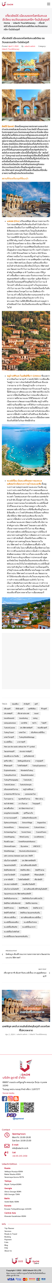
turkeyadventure (10, 723)
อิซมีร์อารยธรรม (31, 903)
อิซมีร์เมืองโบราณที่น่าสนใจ (32, 898)
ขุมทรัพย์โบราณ (24, 799)
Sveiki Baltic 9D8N (11, 1202)
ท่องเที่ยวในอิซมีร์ (28, 884)
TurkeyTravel (9, 732)
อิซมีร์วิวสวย (39, 870)
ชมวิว (34, 723)
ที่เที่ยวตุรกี (19, 709)
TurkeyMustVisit (10, 775)
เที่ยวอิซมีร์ (38, 879)
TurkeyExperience (39, 766)
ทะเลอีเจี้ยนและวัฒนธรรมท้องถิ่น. (16, 936)
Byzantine (24, 846)
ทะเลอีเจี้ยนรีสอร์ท (10, 927)
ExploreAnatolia (10, 770)
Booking (7, 1237)
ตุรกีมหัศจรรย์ (29, 756)
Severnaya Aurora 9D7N (14, 1177)
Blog (6, 1245)
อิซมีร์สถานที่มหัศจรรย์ (12, 903)
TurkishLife (27, 780)
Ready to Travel (10, 1234)
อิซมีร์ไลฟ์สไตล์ (9, 913)
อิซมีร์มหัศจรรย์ (9, 870)
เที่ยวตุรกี (7, 709)
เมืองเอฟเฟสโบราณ (11, 789)
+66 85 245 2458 (19, 1156)
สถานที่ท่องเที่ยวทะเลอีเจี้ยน (31, 917)
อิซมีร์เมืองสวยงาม (10, 898)
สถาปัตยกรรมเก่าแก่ (26, 808)
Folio (6, 1242)
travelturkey (23, 718)
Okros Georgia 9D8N (12, 1192)
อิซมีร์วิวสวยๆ (9, 908)
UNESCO (36, 846)
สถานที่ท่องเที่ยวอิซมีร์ (29, 865)
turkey (35, 718)
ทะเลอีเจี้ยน (8, 742)
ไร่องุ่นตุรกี (36, 804)
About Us (8, 1251)
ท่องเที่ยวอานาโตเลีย (11, 756)
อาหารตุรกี (21, 742)
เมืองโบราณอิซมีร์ (10, 860)
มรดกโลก (22, 732)
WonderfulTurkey (27, 770)
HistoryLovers (24, 827)
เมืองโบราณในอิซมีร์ (11, 889)
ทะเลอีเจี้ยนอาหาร (28, 927)
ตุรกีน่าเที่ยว (8, 761)
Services (7, 1231)
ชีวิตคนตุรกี (8, 766)
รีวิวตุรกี (44, 709)
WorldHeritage (9, 851)
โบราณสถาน (8, 799)
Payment (7, 1240)
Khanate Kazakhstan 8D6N (15, 1216)
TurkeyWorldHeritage (26, 737)
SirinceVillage (27, 823)
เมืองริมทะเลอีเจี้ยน (38, 732)
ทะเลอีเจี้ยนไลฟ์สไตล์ (11, 932)
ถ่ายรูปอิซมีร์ (24, 875)
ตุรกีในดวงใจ (28, 813)
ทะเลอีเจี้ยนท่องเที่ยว (11, 922)
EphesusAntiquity (10, 823)
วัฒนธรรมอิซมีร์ (10, 865)
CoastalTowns (41, 832)
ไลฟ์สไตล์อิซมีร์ (23, 879)
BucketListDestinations (27, 851)
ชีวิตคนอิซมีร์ (39, 875)
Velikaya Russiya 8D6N (13, 1172)
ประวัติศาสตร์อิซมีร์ (29, 860)
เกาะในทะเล (23, 804)
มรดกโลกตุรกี (9, 737)
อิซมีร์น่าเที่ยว (25, 870)
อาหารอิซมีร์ (8, 879)
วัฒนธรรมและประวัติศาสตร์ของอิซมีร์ (17, 894)
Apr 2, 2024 (10, 1034)
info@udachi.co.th (20, 1148)
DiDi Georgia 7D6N (12, 1194)
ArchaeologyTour (10, 832)
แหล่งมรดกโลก (30, 794)
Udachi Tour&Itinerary (24, 23)
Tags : (5, 704)
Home (7, 23)
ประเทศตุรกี (8, 713)
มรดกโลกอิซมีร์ (9, 875)
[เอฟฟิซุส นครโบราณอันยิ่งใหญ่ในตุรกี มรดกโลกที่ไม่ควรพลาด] (26, 1006)
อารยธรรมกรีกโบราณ (12, 794)
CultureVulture (39, 827)
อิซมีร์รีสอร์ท (23, 908)
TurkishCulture (9, 785)
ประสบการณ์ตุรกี (26, 751)
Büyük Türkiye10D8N (12, 1184)
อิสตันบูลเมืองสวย (24, 761)
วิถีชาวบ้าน (39, 799)
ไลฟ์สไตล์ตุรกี (22, 766)
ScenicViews (26, 832)
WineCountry (24, 837)
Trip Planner (9, 1228)
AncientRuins (9, 827)
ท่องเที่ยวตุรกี (42, 728)
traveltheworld (9, 718)
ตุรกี (36, 704)
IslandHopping (9, 837)
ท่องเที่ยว (15, 704)
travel (36, 713)
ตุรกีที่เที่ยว (32, 709)
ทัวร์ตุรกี (27, 704)
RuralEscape (8, 842)
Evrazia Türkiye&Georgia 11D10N (17, 1209)
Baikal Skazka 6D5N (12, 1174)
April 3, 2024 (13, 46)
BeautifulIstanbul (27, 775)
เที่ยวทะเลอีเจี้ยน (10, 917)
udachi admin (29, 46)
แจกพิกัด (24, 723)
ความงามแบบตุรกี (10, 818)
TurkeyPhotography (11, 780)
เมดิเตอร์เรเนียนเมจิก (29, 818)
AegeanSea (41, 823)
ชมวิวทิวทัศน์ (8, 804)
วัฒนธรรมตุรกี (9, 751)
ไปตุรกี (44, 723)
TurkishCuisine (9, 728)
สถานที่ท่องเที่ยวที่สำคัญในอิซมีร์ (35, 889)
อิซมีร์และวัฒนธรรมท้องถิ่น (30, 913)
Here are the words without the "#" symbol (19, 747)
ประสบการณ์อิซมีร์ (10, 884)
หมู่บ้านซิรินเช (28, 789)
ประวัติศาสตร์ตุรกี (26, 728)
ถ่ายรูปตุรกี (39, 761)
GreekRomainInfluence (27, 842)
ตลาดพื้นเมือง (9, 808)
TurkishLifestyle (25, 785)
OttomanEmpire (10, 846)
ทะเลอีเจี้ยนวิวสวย (30, 922)
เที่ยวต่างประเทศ (23, 713)
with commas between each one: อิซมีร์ (18, 856)
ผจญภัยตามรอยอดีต (11, 813)
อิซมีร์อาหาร (37, 908)
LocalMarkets (39, 837)
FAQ (6, 1248)
